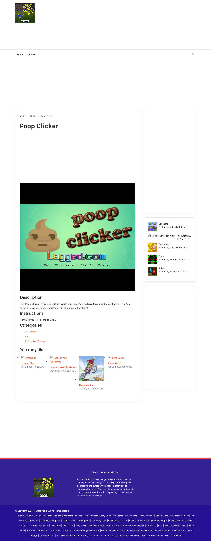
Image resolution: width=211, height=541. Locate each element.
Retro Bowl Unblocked (38, 530)
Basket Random (54, 515)
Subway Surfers (47, 535)
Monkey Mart (113, 525)
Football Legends (81, 520)
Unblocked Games (35, 341)
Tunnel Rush (96, 535)
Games (31, 54)
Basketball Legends (73, 515)
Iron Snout (44, 525)
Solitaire (189, 520)
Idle (27, 336)
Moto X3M (151, 525)
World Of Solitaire (173, 535)
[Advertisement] (136, 24)
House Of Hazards (28, 525)
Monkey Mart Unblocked (133, 525)
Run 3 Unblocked (109, 530)
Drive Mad (34, 520)
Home (20, 54)
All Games (34, 116)
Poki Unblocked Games (175, 525)
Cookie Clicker (91, 515)
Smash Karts (147, 530)
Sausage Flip (133, 530)
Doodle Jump (162, 515)
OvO (160, 525)
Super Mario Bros (96, 525)
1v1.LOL (22, 515)
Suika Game (62, 535)
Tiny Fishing (83, 535)
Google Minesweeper (157, 520)
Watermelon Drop (132, 535)
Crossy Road (131, 515)
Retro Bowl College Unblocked (85, 530)
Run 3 (123, 530)
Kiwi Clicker (68, 525)
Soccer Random (163, 530)
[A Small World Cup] (25, 13)
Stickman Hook (179, 530)
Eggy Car (56, 520)
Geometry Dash (99, 520)
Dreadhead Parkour (179, 515)
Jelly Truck (56, 525)
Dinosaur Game (146, 515)
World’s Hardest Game (153, 535)
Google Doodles (137, 520)
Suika (72, 535)
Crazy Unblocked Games (112, 515)
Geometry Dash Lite (118, 520)
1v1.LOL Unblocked (36, 515)
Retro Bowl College (59, 530)
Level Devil (80, 525)
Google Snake (176, 520)
